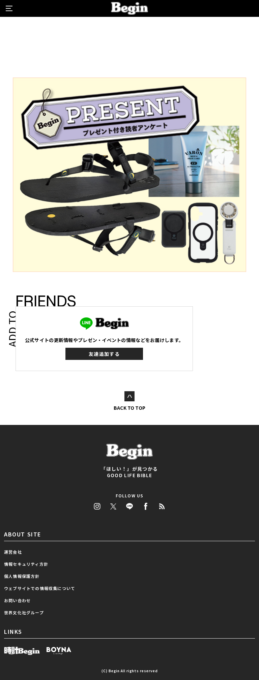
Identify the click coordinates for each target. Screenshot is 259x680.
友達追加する (104, 353)
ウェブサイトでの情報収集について (39, 588)
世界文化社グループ (24, 612)
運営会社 (13, 552)
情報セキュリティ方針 (26, 564)
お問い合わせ (17, 600)
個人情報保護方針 (22, 576)
